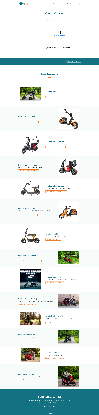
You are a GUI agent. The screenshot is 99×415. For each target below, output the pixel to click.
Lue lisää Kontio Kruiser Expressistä (28, 170)
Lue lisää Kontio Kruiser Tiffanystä (55, 147)
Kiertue (72, 3)
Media (67, 3)
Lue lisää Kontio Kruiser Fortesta (28, 215)
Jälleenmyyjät (49, 406)
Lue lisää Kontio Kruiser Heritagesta (28, 304)
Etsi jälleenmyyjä (73, 61)
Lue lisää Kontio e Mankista (53, 239)
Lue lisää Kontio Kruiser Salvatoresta (56, 191)
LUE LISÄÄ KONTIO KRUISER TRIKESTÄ (55, 282)
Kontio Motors (56, 50)
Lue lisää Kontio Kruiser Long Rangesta (56, 322)
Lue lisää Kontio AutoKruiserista (55, 358)
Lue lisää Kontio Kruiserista (53, 97)
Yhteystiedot (61, 3)
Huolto (54, 3)
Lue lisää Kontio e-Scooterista (27, 340)
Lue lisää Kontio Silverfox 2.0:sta (27, 379)
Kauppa (78, 3)
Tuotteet (41, 3)
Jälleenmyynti (48, 3)
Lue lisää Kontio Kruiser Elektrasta (28, 122)
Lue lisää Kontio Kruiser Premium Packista (30, 261)
